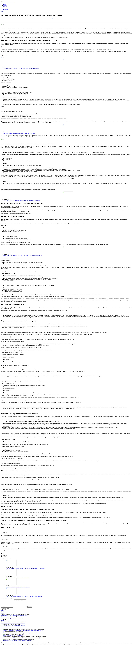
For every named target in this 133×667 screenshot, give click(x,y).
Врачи (4, 8)
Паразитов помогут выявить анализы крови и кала (13, 623)
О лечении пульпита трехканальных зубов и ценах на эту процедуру (19, 133)
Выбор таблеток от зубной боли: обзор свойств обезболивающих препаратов (24, 596)
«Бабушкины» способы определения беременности (13, 625)
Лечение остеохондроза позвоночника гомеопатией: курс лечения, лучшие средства (23, 630)
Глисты (2, 613)
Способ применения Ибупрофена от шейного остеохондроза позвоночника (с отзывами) (24, 637)
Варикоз (2, 610)
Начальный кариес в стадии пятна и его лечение (17, 577)
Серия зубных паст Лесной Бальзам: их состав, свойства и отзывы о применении (22, 255)
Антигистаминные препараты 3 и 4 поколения (12, 618)
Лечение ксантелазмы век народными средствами (18, 587)
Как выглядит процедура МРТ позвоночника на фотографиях (17, 640)
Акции (5, 5)
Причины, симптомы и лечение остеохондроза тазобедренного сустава (20, 632)
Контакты (5, 9)
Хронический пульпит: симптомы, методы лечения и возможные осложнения (21, 200)
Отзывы (5, 6)
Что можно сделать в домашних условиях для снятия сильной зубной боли (21, 68)
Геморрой (3, 620)
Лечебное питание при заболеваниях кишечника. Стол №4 (14, 615)
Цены (4, 4)
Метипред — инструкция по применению (13, 635)
